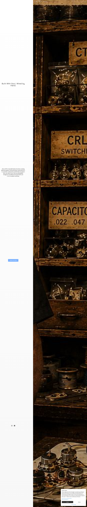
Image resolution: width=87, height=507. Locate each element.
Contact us (45, 1)
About (40, 1)
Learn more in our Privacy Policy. (67, 498)
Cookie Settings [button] (73, 504)
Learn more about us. (65, 499)
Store (37, 1)
